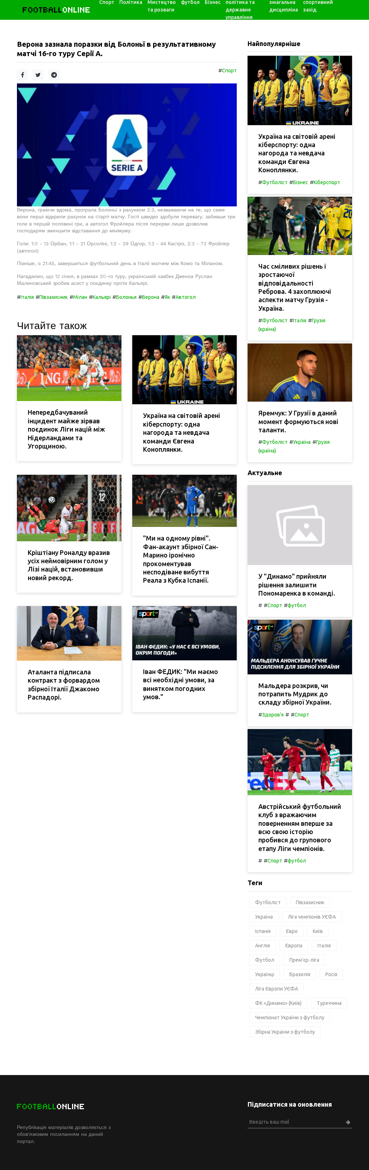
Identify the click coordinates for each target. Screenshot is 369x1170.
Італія (27, 297)
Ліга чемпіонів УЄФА (312, 917)
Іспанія (263, 931)
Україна (302, 442)
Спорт (229, 70)
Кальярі (102, 297)
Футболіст (275, 182)
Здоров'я (273, 715)
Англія (262, 945)
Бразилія (299, 974)
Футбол (264, 960)
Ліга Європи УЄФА (276, 989)
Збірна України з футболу (285, 1032)
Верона (150, 297)
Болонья (126, 297)
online (57, 10)
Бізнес (300, 182)
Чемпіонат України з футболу (289, 1017)
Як (167, 297)
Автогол (185, 297)
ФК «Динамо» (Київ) (278, 1003)
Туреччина (329, 1003)
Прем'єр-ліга (304, 960)
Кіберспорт (327, 182)
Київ (318, 931)
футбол (297, 605)
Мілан (80, 297)
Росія (331, 974)
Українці (264, 974)
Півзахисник (53, 297)
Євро (292, 931)
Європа (293, 945)
